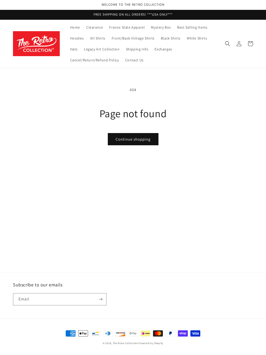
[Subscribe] (100, 299)
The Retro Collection (125, 343)
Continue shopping (133, 139)
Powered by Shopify (150, 343)
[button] (227, 43)
